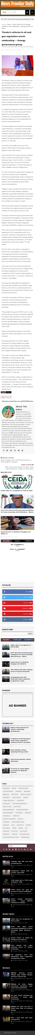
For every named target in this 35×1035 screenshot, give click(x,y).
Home (4, 24)
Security (6, 834)
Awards (18, 791)
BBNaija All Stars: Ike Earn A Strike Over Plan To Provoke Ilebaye (21, 1008)
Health (20, 819)
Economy (6, 803)
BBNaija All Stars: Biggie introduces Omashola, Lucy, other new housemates (21, 985)
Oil (26, 828)
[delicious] (31, 849)
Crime (25, 797)
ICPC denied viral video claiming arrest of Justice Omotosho (21, 947)
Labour (6, 825)
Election (17, 806)
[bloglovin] (16, 849)
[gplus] (9, 849)
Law (12, 825)
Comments (29, 640)
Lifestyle (20, 825)
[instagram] (28, 849)
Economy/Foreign (20, 803)
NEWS (21, 828)
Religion (23, 831)
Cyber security (9, 800)
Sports (15, 834)
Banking (27, 791)
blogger (6, 541)
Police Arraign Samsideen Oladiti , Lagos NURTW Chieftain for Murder (21, 900)
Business (6, 788)
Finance (28, 812)
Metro (28, 825)
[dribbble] (19, 849)
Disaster (20, 800)
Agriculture (23, 788)
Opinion (6, 831)
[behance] (25, 849)
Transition (25, 837)
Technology (24, 834)
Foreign (16, 815)
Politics (14, 831)
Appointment (8, 791)
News (9, 24)
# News (8, 392)
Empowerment (8, 809)
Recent (6, 640)
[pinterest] (13, 849)
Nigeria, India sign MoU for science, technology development (20, 729)
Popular (17, 640)
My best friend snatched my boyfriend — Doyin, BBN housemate (21, 997)
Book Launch (26, 794)
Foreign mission (9, 819)
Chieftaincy (16, 797)
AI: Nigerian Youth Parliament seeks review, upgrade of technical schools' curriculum (21, 740)
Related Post (6, 472)
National (6, 828)
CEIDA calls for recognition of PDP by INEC (17, 490)
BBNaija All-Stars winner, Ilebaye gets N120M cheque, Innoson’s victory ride (21, 974)
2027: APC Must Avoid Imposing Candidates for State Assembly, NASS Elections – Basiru (17, 511)
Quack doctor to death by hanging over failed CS (16, 533)
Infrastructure (18, 822)
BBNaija (6, 794)
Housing (6, 822)
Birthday (14, 794)
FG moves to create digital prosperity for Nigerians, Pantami (20, 770)
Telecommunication (11, 837)
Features (19, 812)
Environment (8, 812)
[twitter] (6, 849)
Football (7, 815)
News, (20, 49)
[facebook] (4, 849)
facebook (28, 541)
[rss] (22, 849)
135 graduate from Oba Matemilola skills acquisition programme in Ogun (20, 679)
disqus (17, 541)
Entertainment (22, 809)
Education (7, 806)
